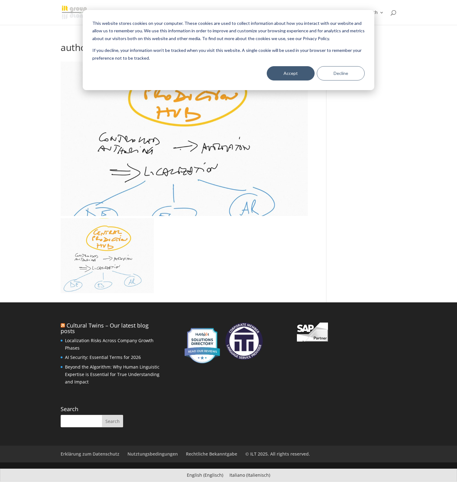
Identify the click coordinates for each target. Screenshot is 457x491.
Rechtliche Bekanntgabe (211, 454)
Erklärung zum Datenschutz (90, 454)
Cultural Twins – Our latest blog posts (105, 328)
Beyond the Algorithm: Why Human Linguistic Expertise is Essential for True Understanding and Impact (112, 374)
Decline (341, 73)
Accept (291, 73)
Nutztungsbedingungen (152, 454)
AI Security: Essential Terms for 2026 (103, 357)
